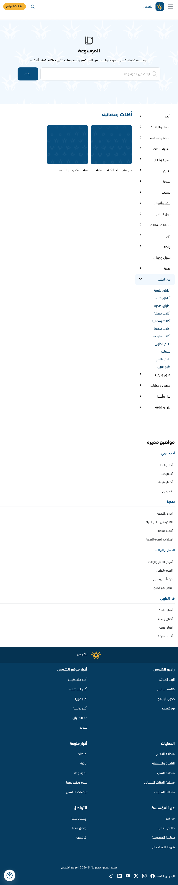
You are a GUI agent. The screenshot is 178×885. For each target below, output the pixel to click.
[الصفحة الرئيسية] (153, 6)
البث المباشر (12, 6)
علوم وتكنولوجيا (76, 782)
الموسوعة (80, 773)
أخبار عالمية (80, 708)
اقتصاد (82, 753)
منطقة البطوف (164, 792)
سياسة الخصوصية (163, 837)
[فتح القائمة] (170, 6)
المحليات (168, 743)
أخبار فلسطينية (77, 679)
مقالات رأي (80, 718)
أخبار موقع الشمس (72, 669)
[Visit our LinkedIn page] (121, 876)
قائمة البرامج (166, 689)
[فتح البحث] (32, 6)
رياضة (83, 763)
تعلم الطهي (162, 343)
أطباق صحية (162, 305)
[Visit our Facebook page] (152, 876)
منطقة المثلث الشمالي (159, 782)
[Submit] (140, 116)
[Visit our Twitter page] (138, 876)
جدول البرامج (166, 698)
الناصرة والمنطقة (163, 763)
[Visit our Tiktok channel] (113, 876)
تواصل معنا (79, 828)
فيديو (83, 727)
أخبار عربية (80, 698)
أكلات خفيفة (162, 313)
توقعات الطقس (76, 792)
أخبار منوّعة (78, 743)
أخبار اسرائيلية (78, 689)
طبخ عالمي (163, 359)
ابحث (28, 74)
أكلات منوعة (161, 336)
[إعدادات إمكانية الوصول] (9, 875)
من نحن (170, 818)
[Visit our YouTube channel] (130, 876)
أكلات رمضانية (161, 321)
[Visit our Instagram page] (146, 876)
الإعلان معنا (79, 818)
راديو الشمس (164, 669)
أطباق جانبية (162, 290)
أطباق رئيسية (161, 298)
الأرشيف (81, 837)
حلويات (165, 351)
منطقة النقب (166, 773)
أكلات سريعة (161, 328)
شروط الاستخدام (163, 847)
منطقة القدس (165, 753)
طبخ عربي (163, 366)
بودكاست (168, 708)
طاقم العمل (166, 828)
